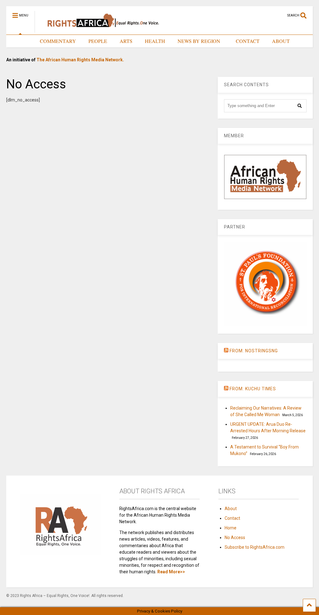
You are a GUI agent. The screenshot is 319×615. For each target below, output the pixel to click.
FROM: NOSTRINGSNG (254, 350)
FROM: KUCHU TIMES (253, 388)
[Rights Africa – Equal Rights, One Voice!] (100, 30)
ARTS (126, 41)
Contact (232, 518)
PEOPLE (97, 41)
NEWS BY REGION (199, 41)
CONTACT (247, 41)
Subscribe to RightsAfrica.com (254, 547)
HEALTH (155, 41)
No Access (235, 537)
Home (230, 527)
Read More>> (171, 571)
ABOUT (281, 41)
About (231, 508)
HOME (19, 41)
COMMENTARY (58, 41)
